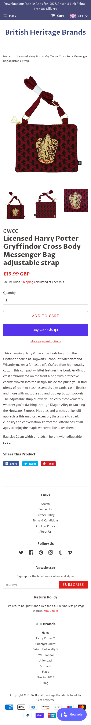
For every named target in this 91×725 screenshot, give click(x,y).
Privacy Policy (46, 515)
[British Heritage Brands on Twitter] (21, 553)
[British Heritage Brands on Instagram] (50, 553)
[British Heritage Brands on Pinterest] (41, 553)
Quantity (9, 292)
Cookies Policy (45, 526)
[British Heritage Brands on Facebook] (31, 553)
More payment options (45, 341)
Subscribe (73, 584)
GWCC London (45, 655)
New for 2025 (45, 677)
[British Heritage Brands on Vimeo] (70, 553)
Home (7, 56)
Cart (60, 16)
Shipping (27, 282)
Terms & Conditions (45, 520)
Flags (45, 672)
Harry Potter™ (45, 638)
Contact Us (45, 509)
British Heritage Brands (45, 32)
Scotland (45, 666)
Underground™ (45, 644)
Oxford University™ (45, 649)
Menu (12, 16)
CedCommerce (45, 700)
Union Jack (45, 660)
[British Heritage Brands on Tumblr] (60, 553)
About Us (45, 531)
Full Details (50, 611)
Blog (45, 683)
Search (45, 504)
